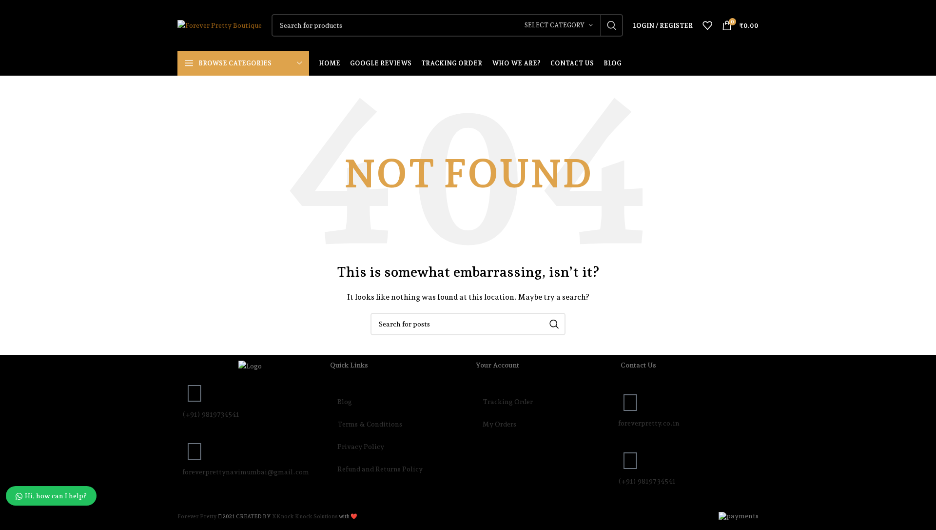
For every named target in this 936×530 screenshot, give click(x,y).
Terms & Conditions (369, 424)
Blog (344, 402)
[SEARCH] (612, 25)
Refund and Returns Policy (380, 469)
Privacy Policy (360, 446)
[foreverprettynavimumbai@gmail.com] (194, 451)
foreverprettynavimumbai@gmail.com (245, 472)
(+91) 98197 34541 (647, 481)
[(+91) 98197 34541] (630, 460)
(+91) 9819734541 (210, 414)
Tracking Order (508, 402)
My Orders (499, 424)
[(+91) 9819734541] (194, 393)
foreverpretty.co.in (649, 423)
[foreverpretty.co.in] (630, 402)
